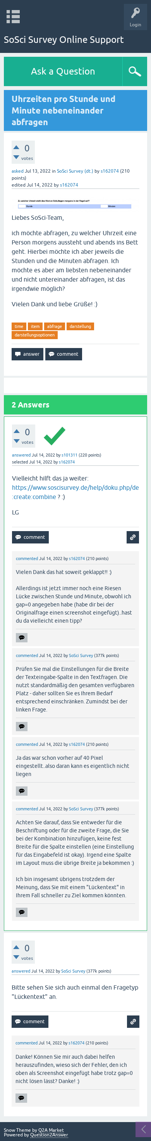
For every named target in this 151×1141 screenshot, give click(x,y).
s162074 (110, 171)
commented (27, 558)
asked (18, 171)
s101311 (69, 455)
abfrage (54, 326)
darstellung (80, 326)
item (35, 326)
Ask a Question (63, 71)
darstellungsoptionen (35, 335)
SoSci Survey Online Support (64, 39)
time (19, 326)
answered (21, 455)
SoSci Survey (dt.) (75, 171)
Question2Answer (49, 1135)
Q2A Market (51, 1130)
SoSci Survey (81, 655)
